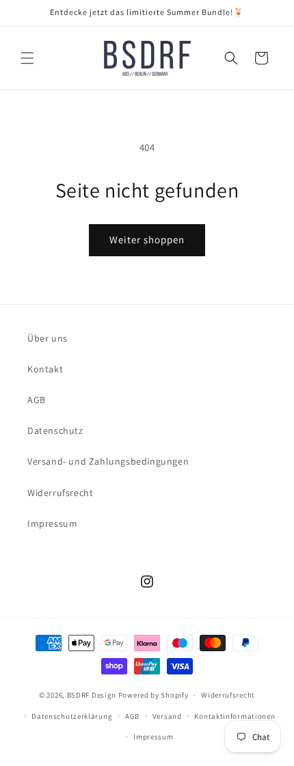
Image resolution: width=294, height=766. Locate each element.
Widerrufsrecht (60, 493)
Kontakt (45, 369)
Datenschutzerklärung (71, 716)
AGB (36, 400)
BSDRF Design (91, 695)
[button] (27, 58)
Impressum (52, 523)
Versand (167, 716)
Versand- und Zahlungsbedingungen (108, 461)
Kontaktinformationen (234, 716)
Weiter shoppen (147, 239)
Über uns (47, 338)
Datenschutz (55, 430)
